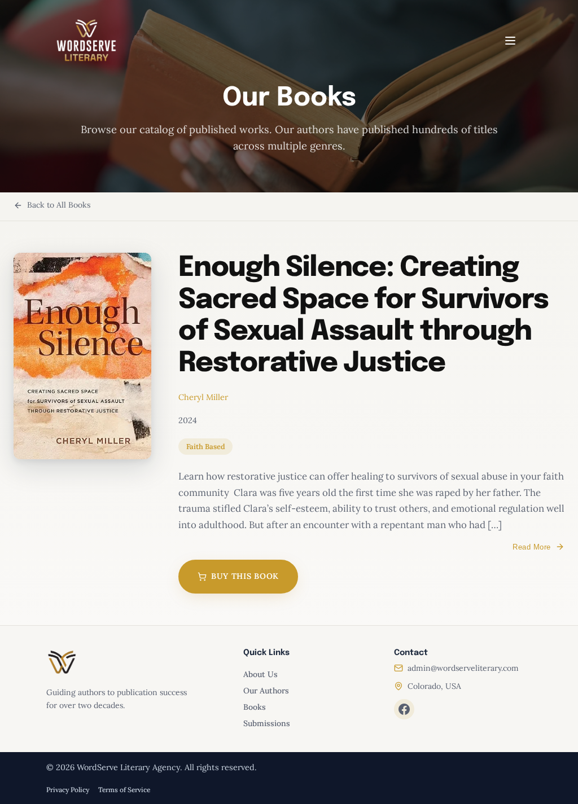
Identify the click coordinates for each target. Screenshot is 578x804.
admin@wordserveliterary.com (463, 668)
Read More (532, 547)
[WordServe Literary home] (86, 40)
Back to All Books (58, 205)
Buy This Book (245, 576)
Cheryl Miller (203, 397)
